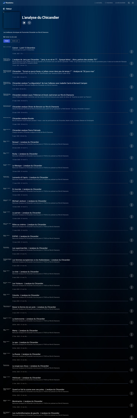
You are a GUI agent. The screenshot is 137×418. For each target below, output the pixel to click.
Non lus (15, 41)
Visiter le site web (11, 37)
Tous (6, 41)
